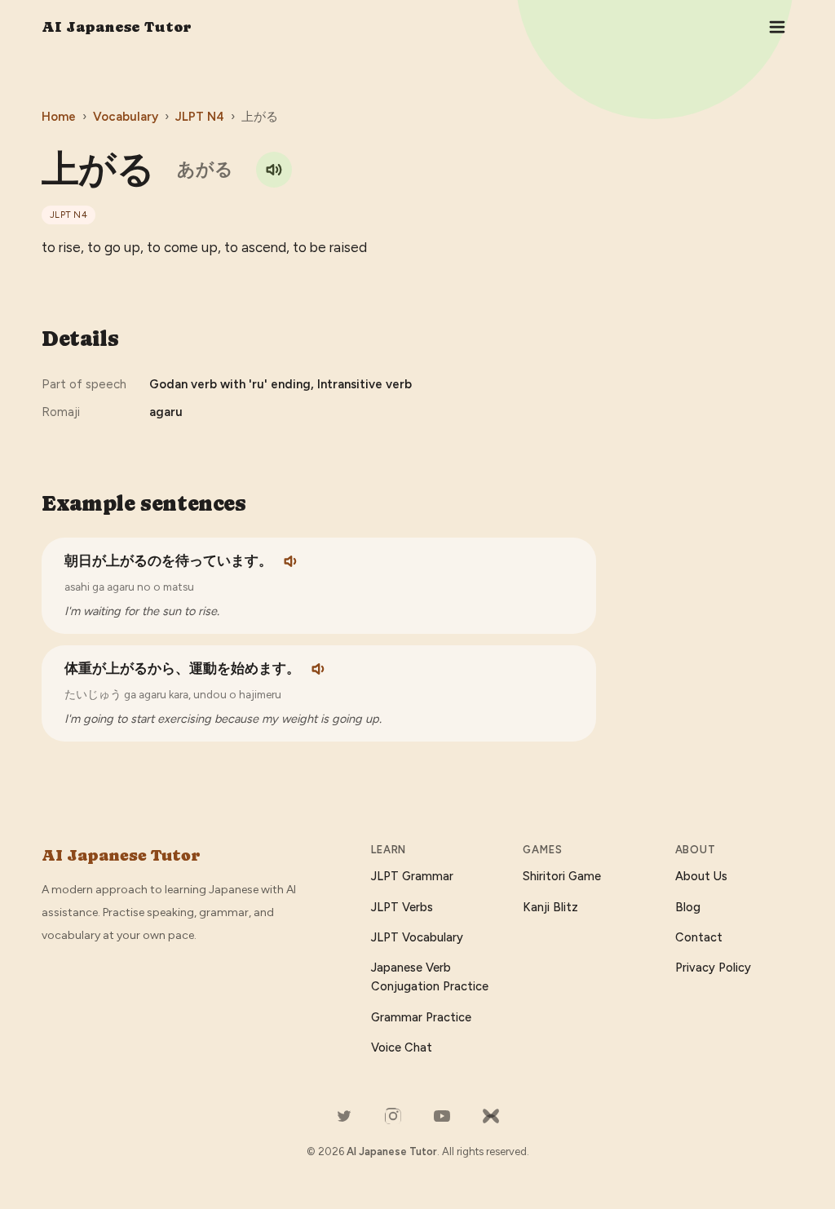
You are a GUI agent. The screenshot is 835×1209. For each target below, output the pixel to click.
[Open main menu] (777, 27)
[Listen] (292, 561)
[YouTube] (442, 1116)
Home (59, 116)
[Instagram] (393, 1116)
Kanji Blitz (550, 907)
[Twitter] (344, 1116)
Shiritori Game (562, 876)
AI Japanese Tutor (117, 26)
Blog (687, 907)
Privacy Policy (713, 967)
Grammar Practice (421, 1017)
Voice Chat (401, 1047)
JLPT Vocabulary (417, 937)
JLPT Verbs (402, 907)
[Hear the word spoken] (274, 170)
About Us (701, 876)
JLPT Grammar (412, 876)
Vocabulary (125, 116)
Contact (698, 937)
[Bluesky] (491, 1116)
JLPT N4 (199, 116)
